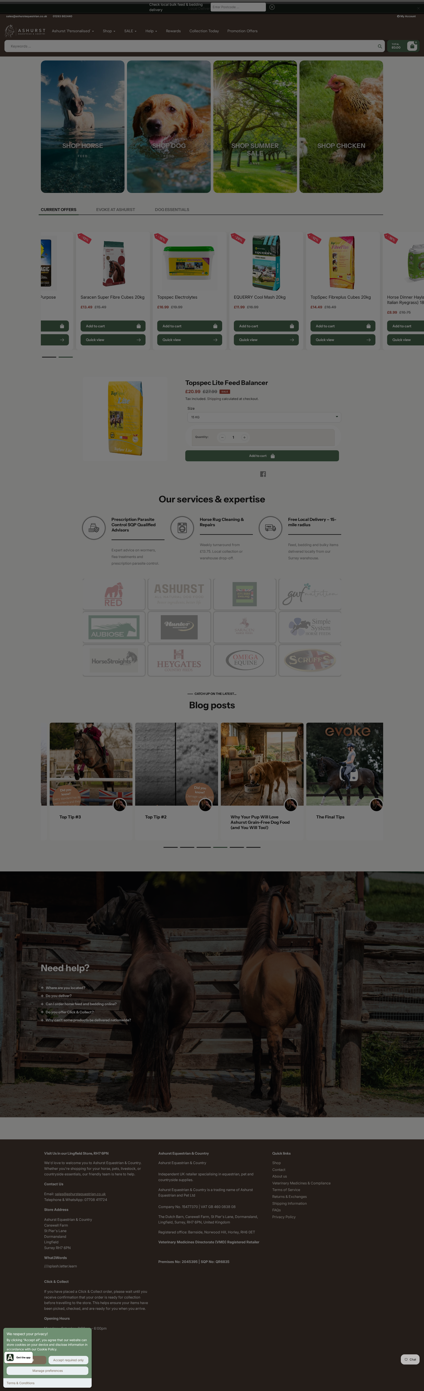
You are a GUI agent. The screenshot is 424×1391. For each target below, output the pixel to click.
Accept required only (68, 1360)
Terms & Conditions (20, 1383)
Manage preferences (47, 1370)
